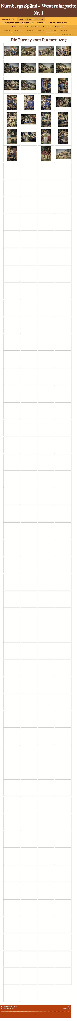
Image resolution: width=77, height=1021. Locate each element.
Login (68, 1006)
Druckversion (7, 1006)
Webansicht (66, 1008)
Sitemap (14, 1006)
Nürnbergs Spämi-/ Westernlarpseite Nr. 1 (38, 9)
